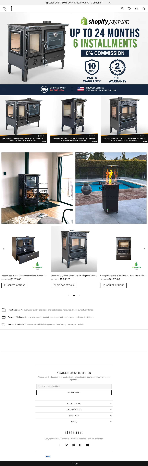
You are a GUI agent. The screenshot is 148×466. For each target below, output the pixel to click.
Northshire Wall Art (11, 8)
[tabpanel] (24, 260)
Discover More (110, 197)
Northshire (65, 439)
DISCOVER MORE (37, 191)
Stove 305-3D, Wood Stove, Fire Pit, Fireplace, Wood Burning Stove (74, 276)
